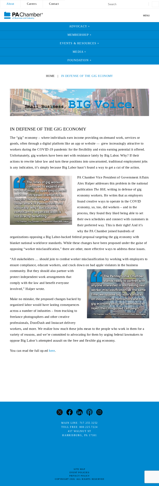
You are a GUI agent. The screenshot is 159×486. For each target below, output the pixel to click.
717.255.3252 (89, 422)
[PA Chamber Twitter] (60, 412)
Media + (79, 51)
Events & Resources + (79, 43)
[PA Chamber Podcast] (89, 413)
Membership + (79, 34)
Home (50, 76)
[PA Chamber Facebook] (69, 412)
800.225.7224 (89, 427)
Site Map (79, 469)
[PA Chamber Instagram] (99, 412)
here (52, 350)
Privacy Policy (79, 476)
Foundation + (79, 60)
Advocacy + (79, 26)
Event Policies (79, 472)
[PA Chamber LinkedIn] (79, 412)
